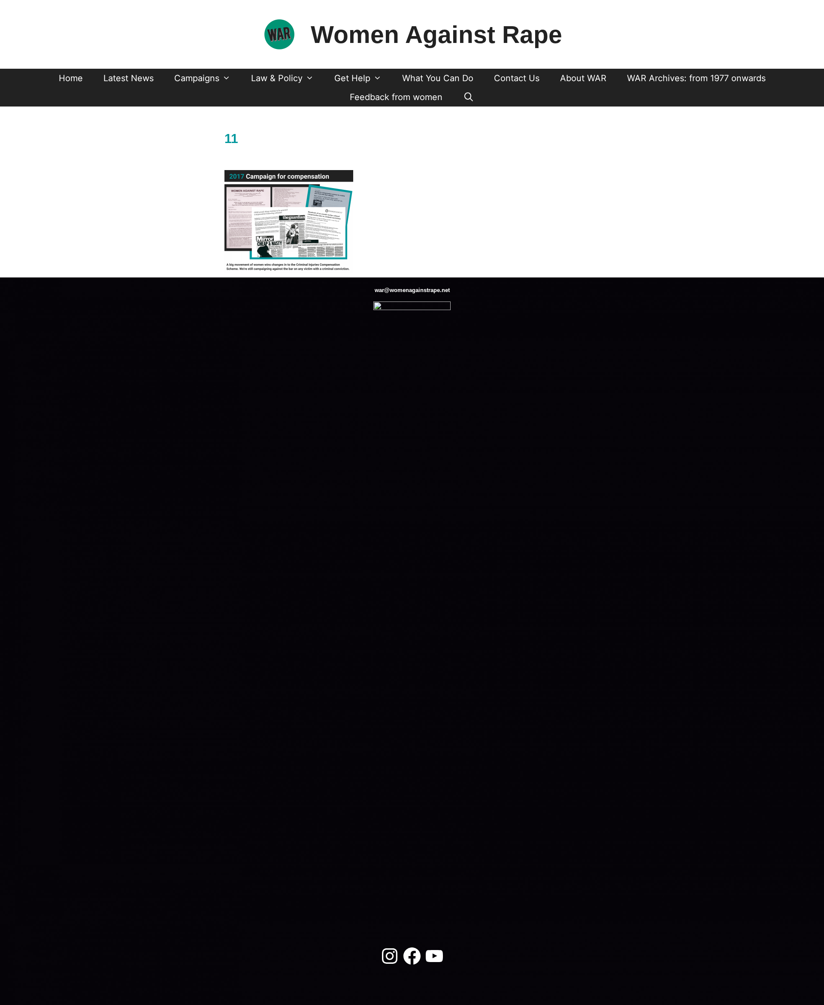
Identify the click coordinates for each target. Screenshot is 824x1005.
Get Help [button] (352, 78)
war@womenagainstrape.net (412, 290)
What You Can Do (437, 78)
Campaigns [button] (196, 78)
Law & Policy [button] (277, 78)
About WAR (583, 78)
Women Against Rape (436, 34)
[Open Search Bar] (469, 97)
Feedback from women (396, 97)
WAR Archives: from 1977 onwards (696, 78)
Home (71, 78)
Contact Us (516, 78)
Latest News (128, 78)
